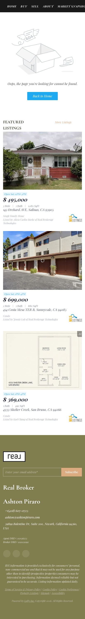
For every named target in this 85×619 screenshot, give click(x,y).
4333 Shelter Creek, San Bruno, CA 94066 (32, 409)
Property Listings (29, 593)
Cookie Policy (50, 589)
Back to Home (42, 96)
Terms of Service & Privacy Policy (23, 589)
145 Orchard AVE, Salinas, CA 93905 (28, 209)
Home (12, 6)
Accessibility (58, 593)
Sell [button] (35, 6)
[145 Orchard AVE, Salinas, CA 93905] (42, 160)
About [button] (48, 6)
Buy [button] (24, 6)
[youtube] (26, 553)
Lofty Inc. (29, 600)
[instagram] (16, 553)
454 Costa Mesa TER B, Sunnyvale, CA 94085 (34, 309)
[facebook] (7, 553)
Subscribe (71, 472)
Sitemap (45, 593)
